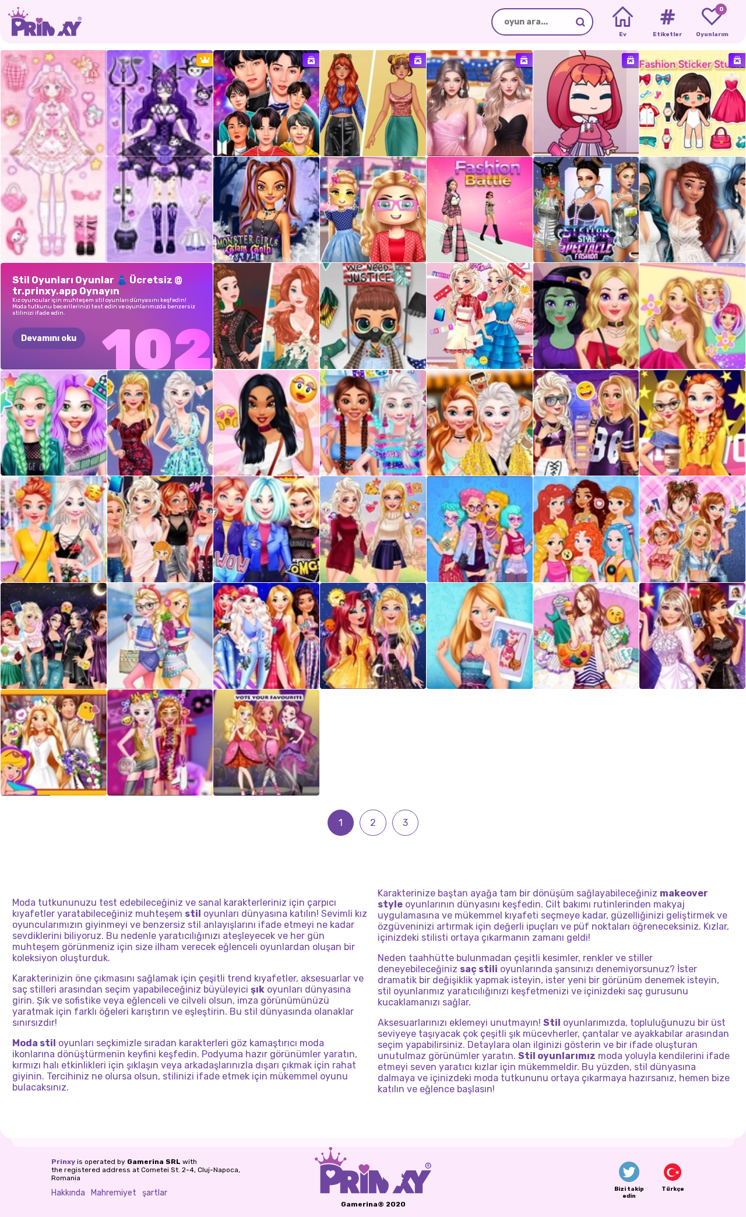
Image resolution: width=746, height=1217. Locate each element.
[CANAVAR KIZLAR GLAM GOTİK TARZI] (266, 210)
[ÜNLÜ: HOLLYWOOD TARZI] (692, 636)
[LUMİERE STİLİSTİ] (480, 103)
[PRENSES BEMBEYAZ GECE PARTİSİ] (692, 210)
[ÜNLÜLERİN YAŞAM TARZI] (54, 423)
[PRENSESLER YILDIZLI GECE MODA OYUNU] (266, 636)
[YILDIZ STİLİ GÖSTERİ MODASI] (586, 210)
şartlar (154, 1193)
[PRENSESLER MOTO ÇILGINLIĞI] (266, 529)
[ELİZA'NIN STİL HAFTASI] (480, 316)
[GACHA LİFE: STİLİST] (586, 103)
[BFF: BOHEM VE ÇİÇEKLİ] (54, 529)
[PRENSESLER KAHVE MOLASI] (480, 423)
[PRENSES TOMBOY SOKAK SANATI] (586, 423)
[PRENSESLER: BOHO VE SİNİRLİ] (480, 529)
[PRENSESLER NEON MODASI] (373, 423)
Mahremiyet (113, 1193)
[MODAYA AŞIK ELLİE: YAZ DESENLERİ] (480, 636)
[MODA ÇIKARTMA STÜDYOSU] (692, 103)
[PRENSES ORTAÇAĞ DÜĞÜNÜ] (54, 743)
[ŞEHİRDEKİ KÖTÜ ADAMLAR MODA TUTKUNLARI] (54, 636)
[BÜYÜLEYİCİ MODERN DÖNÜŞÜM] (586, 316)
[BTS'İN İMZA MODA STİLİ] (266, 103)
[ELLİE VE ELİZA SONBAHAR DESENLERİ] (373, 529)
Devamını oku (48, 338)
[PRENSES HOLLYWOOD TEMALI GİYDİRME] (692, 423)
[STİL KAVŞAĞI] (373, 103)
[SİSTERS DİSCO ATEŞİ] (160, 743)
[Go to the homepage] (41, 22)
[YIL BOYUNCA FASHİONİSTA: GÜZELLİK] (586, 636)
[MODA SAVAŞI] (480, 210)
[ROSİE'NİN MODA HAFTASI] (692, 316)
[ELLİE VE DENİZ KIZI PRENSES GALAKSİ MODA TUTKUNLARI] (373, 636)
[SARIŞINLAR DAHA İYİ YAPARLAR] (160, 423)
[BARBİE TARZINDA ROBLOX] (373, 210)
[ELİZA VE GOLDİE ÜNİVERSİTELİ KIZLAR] (160, 636)
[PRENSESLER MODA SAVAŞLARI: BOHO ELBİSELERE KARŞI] (266, 316)
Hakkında (68, 1193)
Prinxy (63, 1162)
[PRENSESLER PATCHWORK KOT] (692, 529)
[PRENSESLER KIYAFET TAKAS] (160, 529)
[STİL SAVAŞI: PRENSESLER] (586, 529)
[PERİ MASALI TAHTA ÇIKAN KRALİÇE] (266, 743)
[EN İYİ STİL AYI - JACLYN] (266, 423)
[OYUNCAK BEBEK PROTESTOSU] (373, 316)
